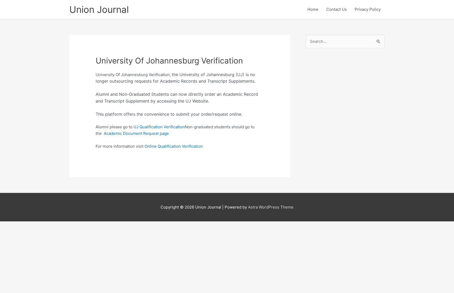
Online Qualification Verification (174, 146)
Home (312, 9)
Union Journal (99, 9)
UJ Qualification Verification (159, 126)
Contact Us (336, 9)
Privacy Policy (368, 9)
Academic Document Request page (136, 133)
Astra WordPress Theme (270, 207)
